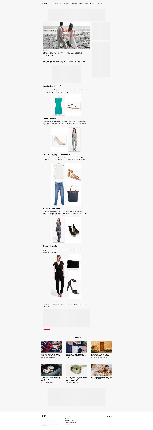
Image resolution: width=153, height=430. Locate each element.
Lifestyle (62, 3)
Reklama (67, 418)
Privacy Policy (60, 424)
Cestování (99, 3)
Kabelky (77, 382)
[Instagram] (105, 416)
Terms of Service (44, 425)
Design (80, 3)
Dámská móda (46, 359)
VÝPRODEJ (67, 304)
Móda (56, 3)
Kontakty (67, 416)
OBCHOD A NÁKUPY (47, 304)
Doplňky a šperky (98, 359)
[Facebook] (107, 416)
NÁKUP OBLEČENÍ (55, 304)
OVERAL (75, 304)
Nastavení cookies (69, 425)
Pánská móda (68, 359)
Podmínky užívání (69, 420)
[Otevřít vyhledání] (111, 3)
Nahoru (110, 425)
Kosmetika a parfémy (44, 382)
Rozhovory (75, 3)
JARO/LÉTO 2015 (47, 306)
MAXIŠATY (80, 304)
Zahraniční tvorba (52, 359)
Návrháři (68, 3)
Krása (85, 3)
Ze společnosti (92, 3)
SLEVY (71, 304)
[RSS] (111, 416)
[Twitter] (109, 416)
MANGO (61, 304)
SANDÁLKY (86, 304)
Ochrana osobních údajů (71, 422)
